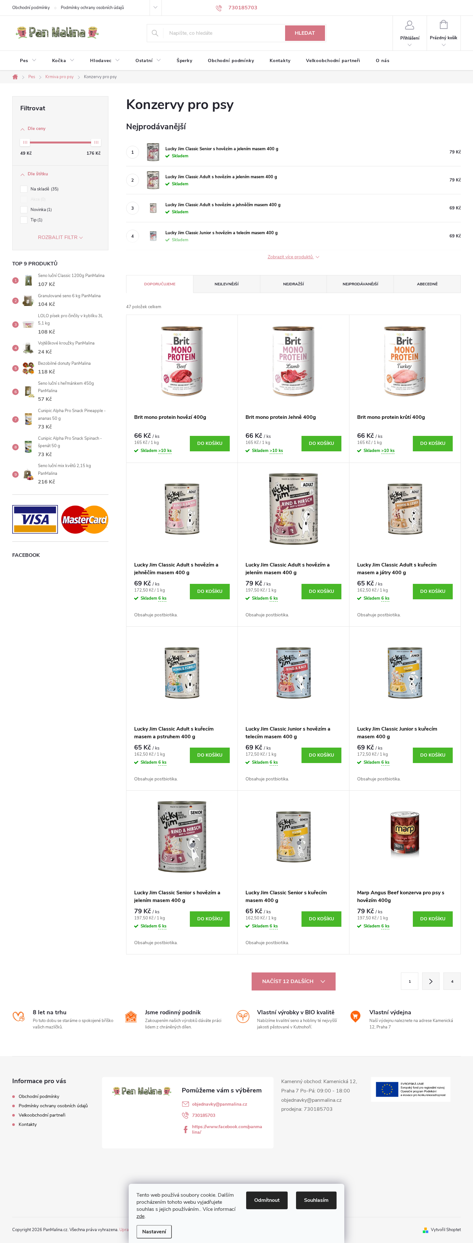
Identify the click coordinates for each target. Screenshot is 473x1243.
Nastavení (154, 1231)
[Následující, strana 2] (431, 981)
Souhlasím (316, 1200)
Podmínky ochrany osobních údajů (92, 8)
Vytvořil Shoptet (446, 1230)
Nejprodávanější (360, 284)
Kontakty (28, 1124)
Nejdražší (293, 284)
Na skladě (44, 189)
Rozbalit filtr (58, 237)
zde (140, 1216)
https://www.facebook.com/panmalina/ (227, 1129)
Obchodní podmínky (31, 8)
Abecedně (427, 284)
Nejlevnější (226, 284)
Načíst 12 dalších (288, 981)
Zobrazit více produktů (291, 257)
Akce (37, 199)
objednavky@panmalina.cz (219, 1104)
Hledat (305, 33)
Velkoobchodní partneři (42, 1115)
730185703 (203, 1115)
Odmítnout (267, 1200)
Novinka (41, 210)
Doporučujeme (159, 284)
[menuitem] (28, 61)
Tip (36, 220)
